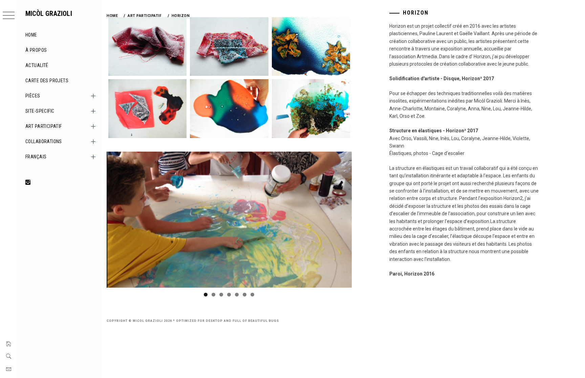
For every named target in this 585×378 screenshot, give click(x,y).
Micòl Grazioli (48, 13)
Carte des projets (46, 80)
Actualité (36, 65)
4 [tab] (229, 294)
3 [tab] (221, 294)
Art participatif (43, 126)
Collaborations (43, 141)
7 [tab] (252, 294)
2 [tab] (213, 294)
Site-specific (39, 111)
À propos (36, 50)
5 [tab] (237, 294)
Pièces (32, 95)
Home (31, 35)
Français (35, 156)
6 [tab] (244, 294)
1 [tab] (206, 294)
